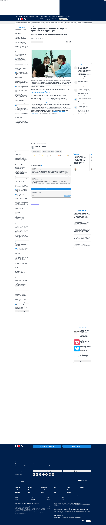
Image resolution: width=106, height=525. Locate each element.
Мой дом (51, 459)
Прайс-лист (17, 454)
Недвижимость (18, 16)
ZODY (69, 16)
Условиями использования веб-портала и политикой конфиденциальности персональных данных (71, 509)
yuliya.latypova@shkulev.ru (78, 503)
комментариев (38, 41)
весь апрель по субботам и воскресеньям (47, 102)
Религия (64, 463)
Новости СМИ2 (35, 204)
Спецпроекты (80, 461)
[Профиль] (90, 19)
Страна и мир (79, 456)
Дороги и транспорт (37, 459)
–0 (69, 176)
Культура (51, 456)
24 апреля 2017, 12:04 (35, 38)
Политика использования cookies (60, 513)
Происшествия (66, 458)
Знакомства (32, 16)
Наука (50, 461)
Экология (79, 458)
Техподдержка (18, 461)
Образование (51, 465)
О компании (17, 456)
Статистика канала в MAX (20, 465)
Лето (50, 458)
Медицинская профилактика (48, 151)
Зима (50, 452)
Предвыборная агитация (20, 463)
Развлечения (65, 461)
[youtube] (50, 474)
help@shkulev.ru (23, 513)
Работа (64, 459)
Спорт (78, 452)
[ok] (40, 474)
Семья (64, 465)
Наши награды (18, 458)
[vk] (37, 474)
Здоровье (35, 465)
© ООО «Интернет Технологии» (20, 520)
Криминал (51, 454)
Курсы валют (61, 16)
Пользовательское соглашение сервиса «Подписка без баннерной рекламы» (67, 517)
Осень (64, 454)
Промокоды (25, 16)
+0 (66, 176)
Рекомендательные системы (59, 515)
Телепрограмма (43, 16)
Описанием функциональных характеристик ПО (62, 508)
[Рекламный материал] (63, 19)
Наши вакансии (18, 459)
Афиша (49, 16)
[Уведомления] (87, 19)
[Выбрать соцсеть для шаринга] (70, 42)
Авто (34, 452)
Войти (35, 196)
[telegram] (34, 474)
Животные (35, 463)
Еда (33, 461)
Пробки (47, 19)
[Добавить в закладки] (67, 42)
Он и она (64, 452)
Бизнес (34, 454)
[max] (43, 474)
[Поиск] (84, 19)
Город (34, 458)
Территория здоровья (36, 151)
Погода (37, 16)
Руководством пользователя (59, 507)
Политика (65, 456)
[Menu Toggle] (15, 19)
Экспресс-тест (58, 151)
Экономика (79, 459)
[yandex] (53, 474)
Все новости (22, 27)
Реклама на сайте (19, 452)
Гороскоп (54, 16)
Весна (34, 456)
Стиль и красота (80, 454)
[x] (46, 474)
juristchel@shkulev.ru (43, 512)
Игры (66, 16)
